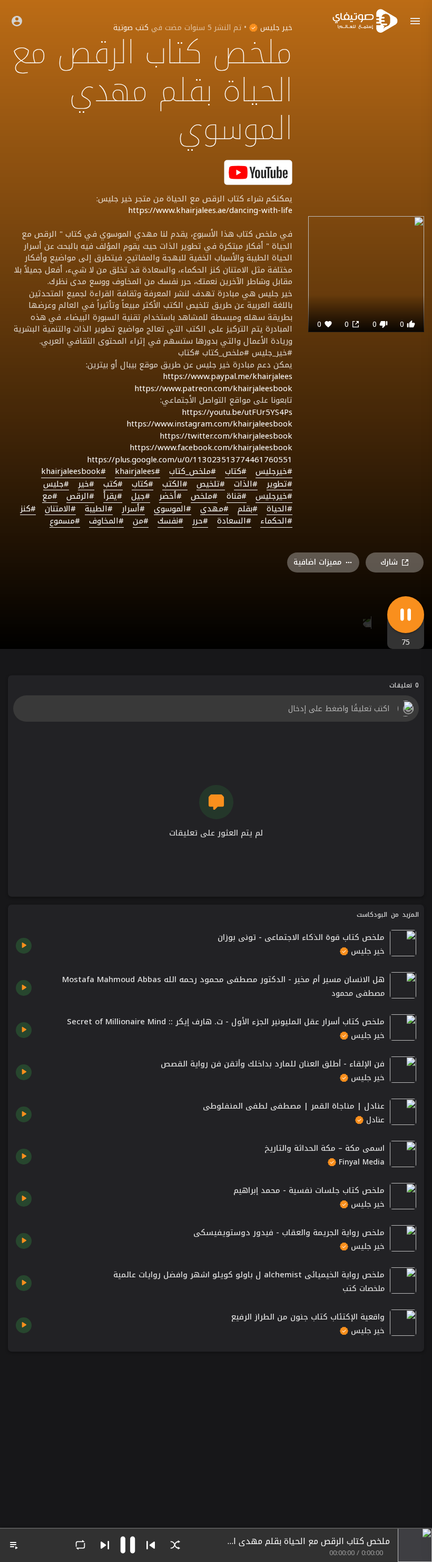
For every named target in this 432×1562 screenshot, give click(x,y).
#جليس (56, 484)
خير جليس (275, 28)
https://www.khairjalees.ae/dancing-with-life (210, 210)
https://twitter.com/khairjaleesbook (226, 436)
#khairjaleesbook (73, 471)
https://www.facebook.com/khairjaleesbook (211, 447)
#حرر (200, 521)
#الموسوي (172, 509)
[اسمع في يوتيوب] (258, 171)
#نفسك (170, 521)
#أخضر (170, 496)
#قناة (237, 496)
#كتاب (236, 471)
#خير (86, 484)
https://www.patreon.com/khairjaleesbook (213, 388)
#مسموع (65, 521)
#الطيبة (99, 509)
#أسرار (133, 509)
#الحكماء (276, 521)
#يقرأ (112, 496)
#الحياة (279, 509)
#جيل (140, 496)
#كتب (113, 484)
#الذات (246, 484)
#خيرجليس (274, 471)
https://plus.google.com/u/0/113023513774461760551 (189, 459)
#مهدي (214, 509)
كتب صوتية (131, 28)
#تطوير (279, 484)
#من (141, 521)
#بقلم (248, 509)
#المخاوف (106, 521)
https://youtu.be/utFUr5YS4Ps (237, 412)
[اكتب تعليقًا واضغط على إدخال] (215, 708)
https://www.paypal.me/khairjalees (227, 376)
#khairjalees (137, 471)
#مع (49, 496)
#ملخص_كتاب (192, 471)
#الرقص (80, 496)
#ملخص (204, 496)
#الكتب (175, 484)
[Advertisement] (216, 1433)
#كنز (28, 509)
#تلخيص (211, 484)
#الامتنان (60, 509)
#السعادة (234, 521)
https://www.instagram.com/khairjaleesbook (209, 423)
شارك (389, 562)
